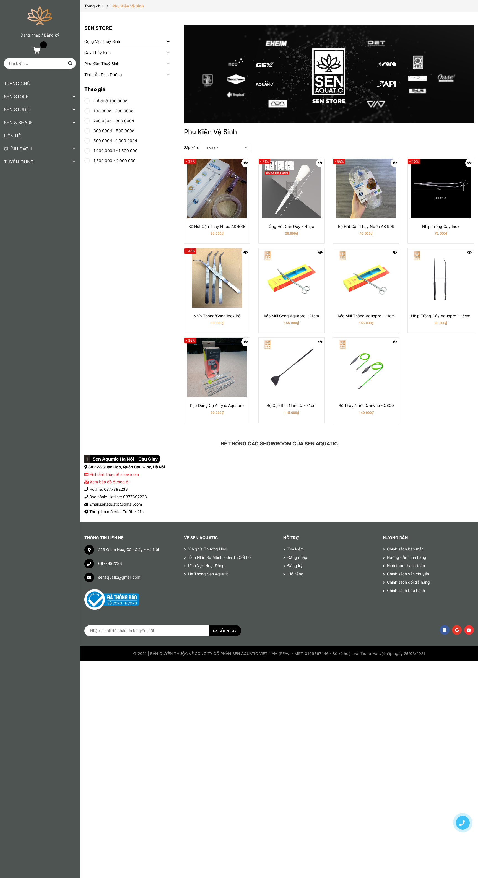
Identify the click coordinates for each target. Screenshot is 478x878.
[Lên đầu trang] (463, 803)
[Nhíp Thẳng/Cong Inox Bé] (217, 278)
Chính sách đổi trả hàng (408, 582)
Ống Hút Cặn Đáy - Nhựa (291, 226)
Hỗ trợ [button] (291, 537)
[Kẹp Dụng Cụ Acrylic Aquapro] (217, 367)
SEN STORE (16, 96)
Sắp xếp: (191, 147)
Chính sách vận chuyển (408, 574)
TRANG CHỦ (17, 83)
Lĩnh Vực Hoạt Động (206, 565)
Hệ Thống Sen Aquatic (208, 574)
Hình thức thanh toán (406, 565)
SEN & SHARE (18, 122)
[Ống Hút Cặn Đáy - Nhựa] (291, 188)
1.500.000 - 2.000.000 (114, 160)
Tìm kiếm (295, 549)
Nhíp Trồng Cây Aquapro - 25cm (440, 315)
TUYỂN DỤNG (19, 162)
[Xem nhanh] (245, 163)
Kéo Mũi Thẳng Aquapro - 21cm (366, 315)
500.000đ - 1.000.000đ (114, 140)
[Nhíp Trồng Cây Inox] (441, 188)
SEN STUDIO (17, 109)
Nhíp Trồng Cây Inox (440, 226)
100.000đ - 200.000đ (113, 110)
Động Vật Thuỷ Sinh (102, 41)
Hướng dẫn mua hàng (406, 557)
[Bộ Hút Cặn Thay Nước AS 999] (366, 188)
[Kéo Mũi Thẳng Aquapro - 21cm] (366, 278)
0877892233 (110, 563)
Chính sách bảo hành (406, 590)
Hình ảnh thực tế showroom (114, 474)
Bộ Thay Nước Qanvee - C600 (366, 405)
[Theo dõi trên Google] (457, 630)
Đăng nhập (30, 35)
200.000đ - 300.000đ (113, 120)
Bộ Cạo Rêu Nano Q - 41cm (291, 405)
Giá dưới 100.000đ (110, 100)
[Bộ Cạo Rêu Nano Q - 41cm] (291, 367)
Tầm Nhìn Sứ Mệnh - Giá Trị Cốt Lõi (219, 557)
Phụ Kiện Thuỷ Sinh (101, 63)
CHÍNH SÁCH (18, 149)
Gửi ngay (227, 630)
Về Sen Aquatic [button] (201, 537)
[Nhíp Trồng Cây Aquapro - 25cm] (441, 278)
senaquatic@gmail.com (119, 577)
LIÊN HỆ (12, 136)
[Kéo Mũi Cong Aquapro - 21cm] (291, 278)
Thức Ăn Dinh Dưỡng (103, 74)
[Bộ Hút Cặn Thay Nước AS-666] (217, 188)
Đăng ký (51, 35)
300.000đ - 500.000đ (113, 130)
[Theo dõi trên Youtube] (469, 630)
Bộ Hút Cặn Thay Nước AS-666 (216, 226)
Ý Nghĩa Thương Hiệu (207, 549)
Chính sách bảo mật (405, 549)
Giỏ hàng (295, 574)
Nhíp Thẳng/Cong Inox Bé (216, 315)
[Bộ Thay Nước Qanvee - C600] (366, 367)
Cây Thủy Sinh (97, 52)
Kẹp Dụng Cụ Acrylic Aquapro (217, 405)
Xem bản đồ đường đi (109, 481)
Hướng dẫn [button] (395, 537)
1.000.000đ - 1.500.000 (114, 150)
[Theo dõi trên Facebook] (445, 630)
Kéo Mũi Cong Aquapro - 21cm (291, 315)
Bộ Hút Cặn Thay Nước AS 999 (366, 226)
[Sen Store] (329, 74)
